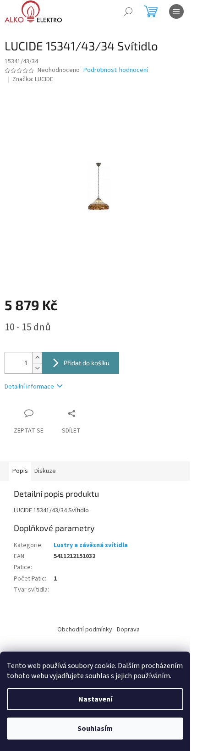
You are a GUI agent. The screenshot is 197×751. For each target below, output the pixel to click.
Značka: (32, 79)
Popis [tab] (20, 471)
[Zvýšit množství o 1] (37, 357)
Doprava (128, 629)
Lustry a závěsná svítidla (91, 545)
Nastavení (95, 699)
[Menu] (176, 11)
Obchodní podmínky (84, 629)
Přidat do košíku (86, 363)
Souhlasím (95, 729)
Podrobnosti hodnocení (115, 70)
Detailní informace (29, 386)
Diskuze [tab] (45, 471)
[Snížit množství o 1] (37, 368)
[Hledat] (128, 11)
